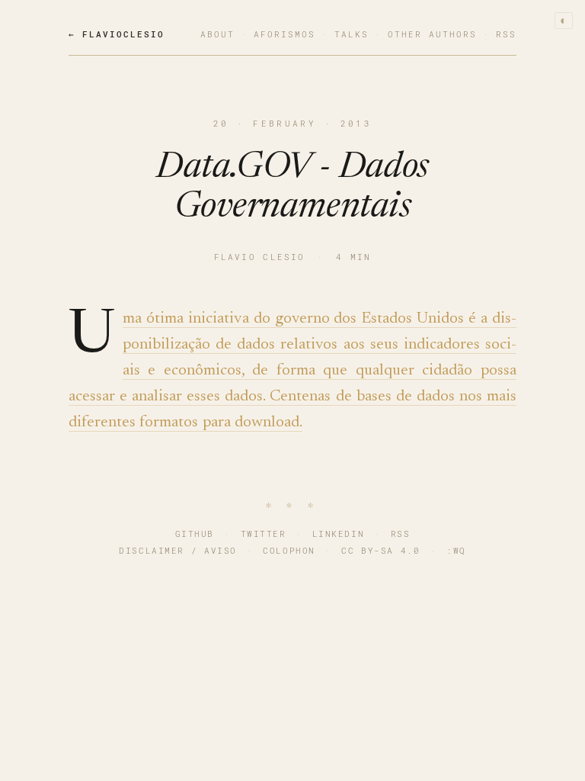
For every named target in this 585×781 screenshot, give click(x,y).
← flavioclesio (117, 34)
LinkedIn (338, 533)
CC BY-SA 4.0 (380, 550)
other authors (432, 34)
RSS (401, 533)
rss (506, 34)
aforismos (284, 34)
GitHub (194, 533)
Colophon (289, 550)
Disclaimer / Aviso (178, 550)
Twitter (263, 533)
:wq (456, 550)
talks (351, 34)
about (217, 34)
